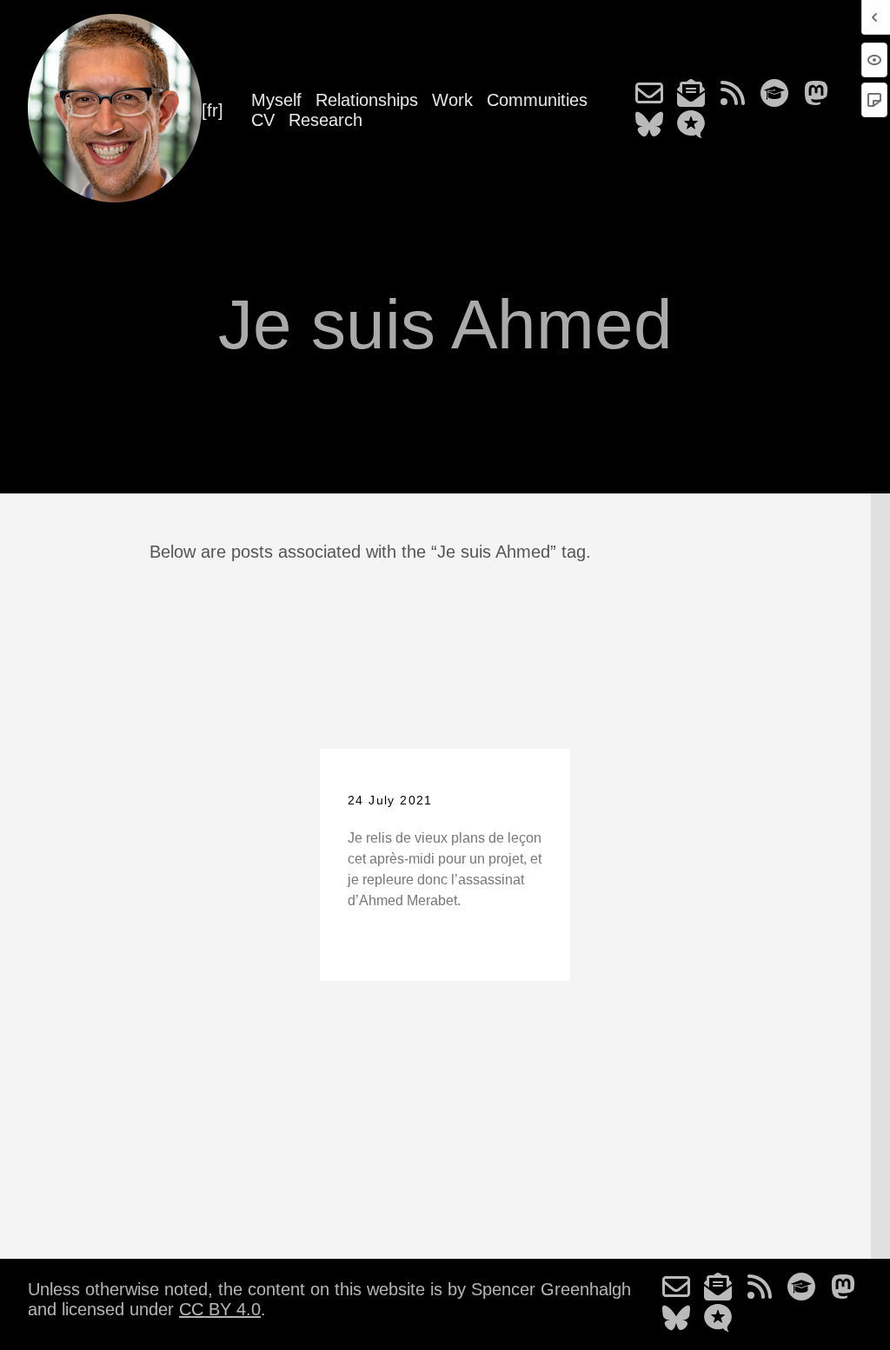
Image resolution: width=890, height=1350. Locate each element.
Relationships (366, 99)
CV (263, 119)
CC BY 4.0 (220, 1309)
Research (325, 119)
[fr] (212, 110)
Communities (537, 99)
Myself (276, 99)
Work (452, 99)
